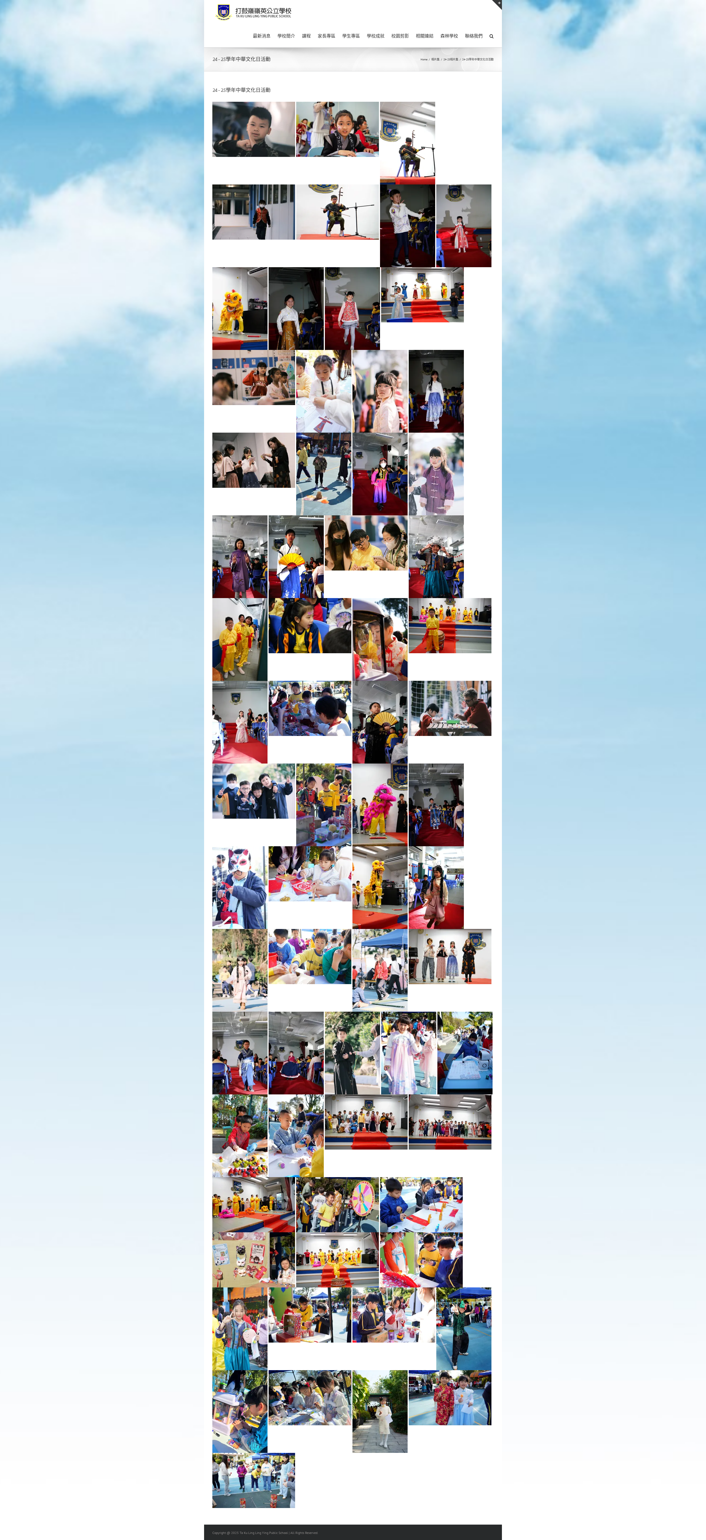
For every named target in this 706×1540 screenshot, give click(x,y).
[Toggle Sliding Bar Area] (497, 5)
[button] (492, 35)
